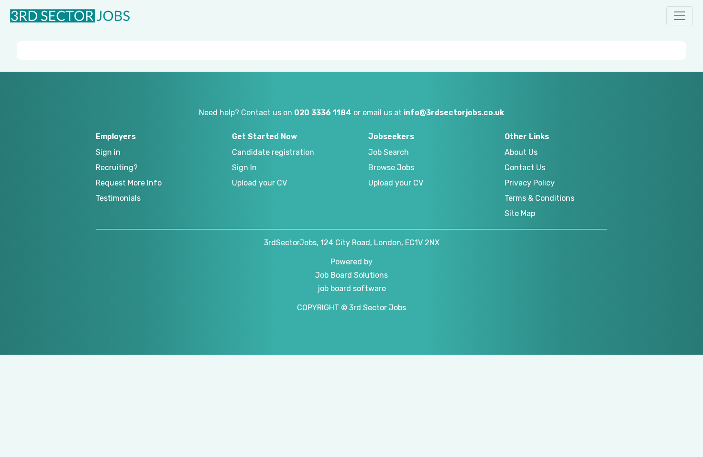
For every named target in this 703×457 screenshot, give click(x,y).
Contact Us (525, 167)
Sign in (108, 152)
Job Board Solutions (351, 275)
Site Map (520, 213)
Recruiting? (117, 167)
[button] (679, 15)
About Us (521, 152)
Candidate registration (273, 152)
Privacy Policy (530, 182)
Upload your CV (259, 182)
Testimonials (118, 198)
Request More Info (129, 182)
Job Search (388, 152)
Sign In (244, 167)
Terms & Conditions (539, 198)
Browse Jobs (391, 167)
